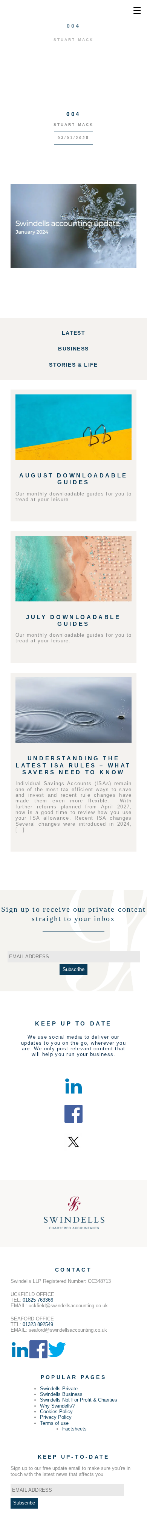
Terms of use (54, 1423)
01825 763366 (38, 1300)
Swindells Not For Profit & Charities (78, 1400)
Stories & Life (73, 365)
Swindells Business (61, 1394)
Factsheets (74, 1429)
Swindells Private (59, 1388)
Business (73, 349)
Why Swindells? (57, 1406)
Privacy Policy (56, 1417)
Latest (73, 333)
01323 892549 (38, 1324)
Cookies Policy (56, 1411)
